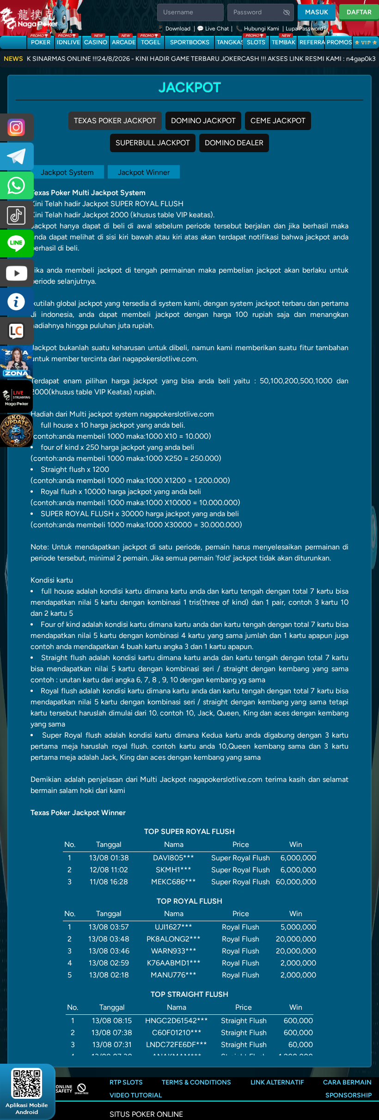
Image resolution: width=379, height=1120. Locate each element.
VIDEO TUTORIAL (136, 1095)
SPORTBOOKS (189, 42)
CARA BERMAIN (347, 1082)
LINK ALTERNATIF (277, 1082)
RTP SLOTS (126, 1082)
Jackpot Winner (144, 172)
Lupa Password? (306, 28)
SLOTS (255, 41)
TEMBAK (283, 41)
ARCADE (124, 41)
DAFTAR (359, 12)
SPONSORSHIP (348, 1095)
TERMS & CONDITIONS (196, 1082)
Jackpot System (67, 172)
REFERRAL (312, 42)
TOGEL (150, 41)
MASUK (316, 12)
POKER (40, 41)
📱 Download (174, 28)
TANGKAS (229, 42)
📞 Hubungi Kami (257, 28)
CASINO (95, 41)
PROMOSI (339, 42)
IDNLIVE (68, 41)
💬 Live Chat (213, 28)
